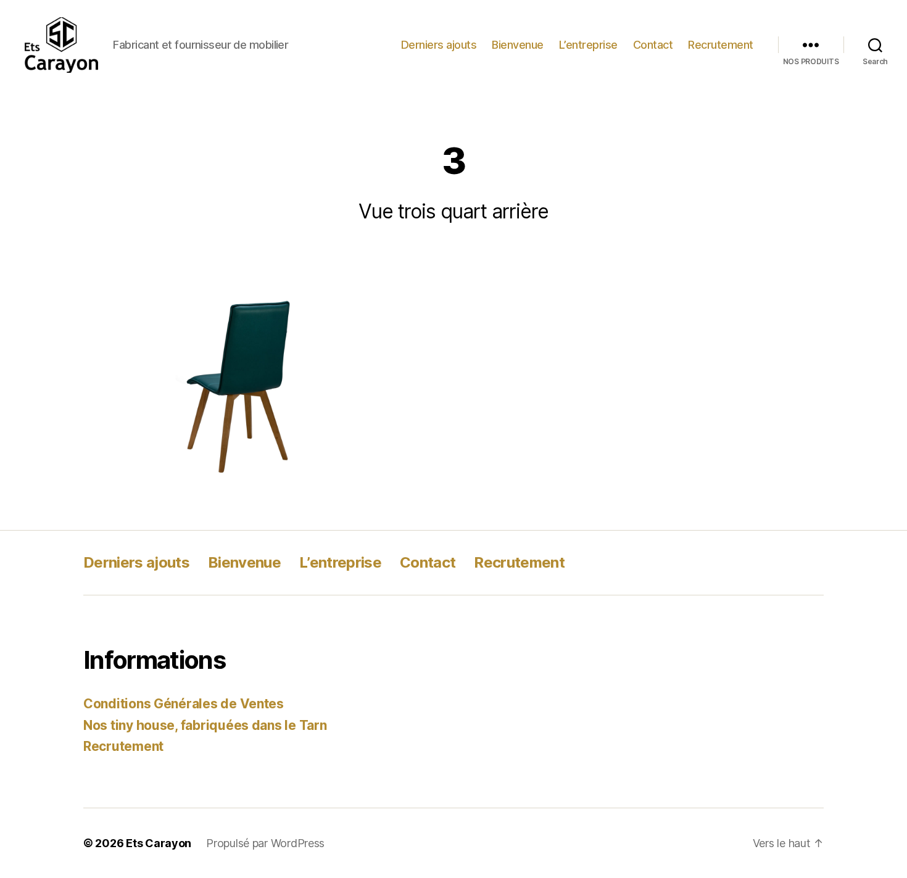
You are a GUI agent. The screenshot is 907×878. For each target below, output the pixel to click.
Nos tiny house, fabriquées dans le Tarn (204, 725)
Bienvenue (518, 44)
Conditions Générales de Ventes (183, 703)
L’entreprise (588, 44)
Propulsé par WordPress (265, 843)
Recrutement (720, 44)
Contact (653, 44)
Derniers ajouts (439, 44)
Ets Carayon (158, 843)
